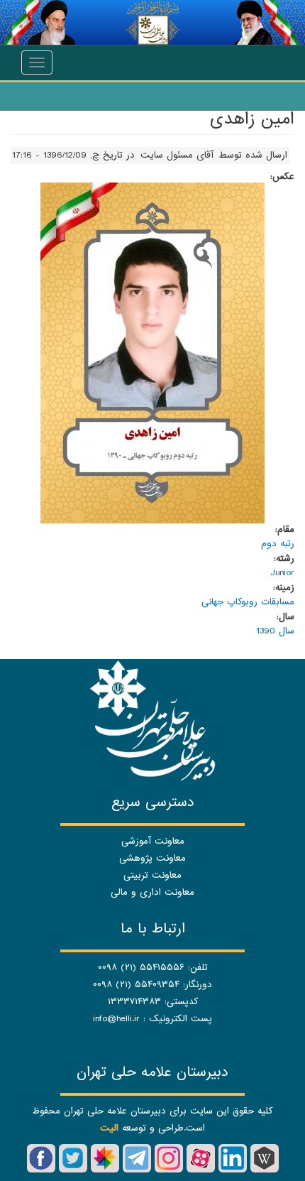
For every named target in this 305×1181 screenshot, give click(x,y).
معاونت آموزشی (152, 841)
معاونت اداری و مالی (152, 892)
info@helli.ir (116, 1018)
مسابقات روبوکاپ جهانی (247, 602)
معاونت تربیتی (152, 875)
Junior (282, 572)
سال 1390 (275, 631)
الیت (109, 1128)
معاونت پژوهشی (152, 858)
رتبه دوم (277, 543)
